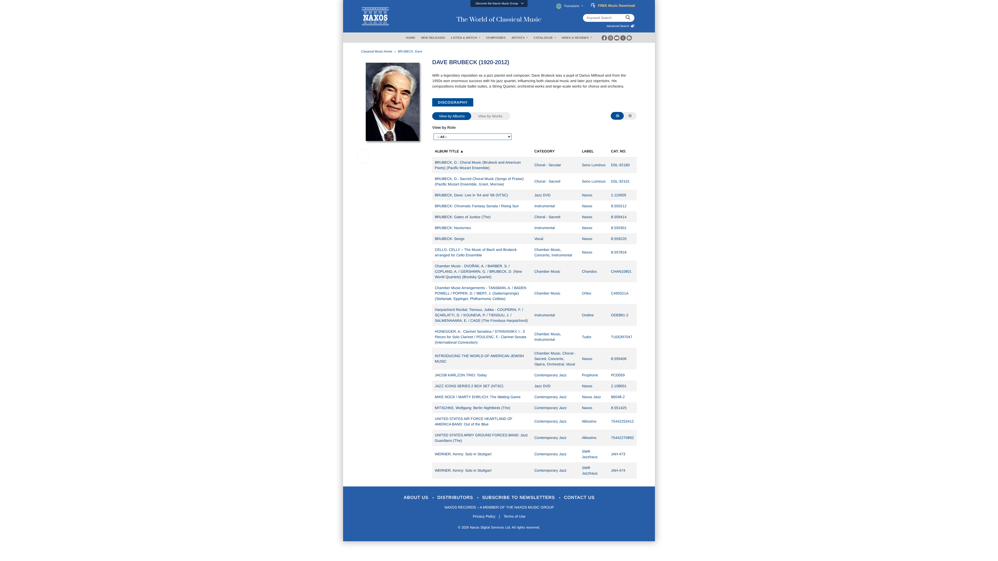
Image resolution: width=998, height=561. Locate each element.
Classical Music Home (376, 51)
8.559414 (619, 217)
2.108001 (619, 386)
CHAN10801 (621, 271)
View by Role (444, 127)
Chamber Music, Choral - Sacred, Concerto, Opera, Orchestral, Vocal (555, 358)
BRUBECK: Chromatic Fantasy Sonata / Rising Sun (477, 206)
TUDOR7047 (621, 337)
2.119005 (618, 195)
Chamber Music (547, 271)
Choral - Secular (547, 165)
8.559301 (619, 228)
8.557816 (619, 252)
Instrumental (544, 206)
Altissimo (589, 421)
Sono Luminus (594, 165)
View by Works (490, 116)
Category (544, 151)
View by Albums (452, 116)
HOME (410, 37)
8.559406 (619, 359)
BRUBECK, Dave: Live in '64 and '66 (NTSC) (471, 195)
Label (588, 151)
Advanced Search (619, 26)
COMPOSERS (496, 37)
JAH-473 (618, 454)
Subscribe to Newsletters (519, 497)
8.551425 (619, 408)
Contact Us (579, 497)
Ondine (588, 315)
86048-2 (618, 397)
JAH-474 (618, 470)
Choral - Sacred (547, 181)
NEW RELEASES (433, 37)
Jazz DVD (542, 195)
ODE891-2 (619, 315)
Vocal (538, 239)
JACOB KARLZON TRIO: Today (461, 375)
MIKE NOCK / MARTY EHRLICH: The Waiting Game (478, 397)
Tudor (587, 337)
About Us (417, 497)
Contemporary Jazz (550, 375)
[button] (499, 3)
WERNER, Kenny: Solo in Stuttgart (463, 454)
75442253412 (622, 421)
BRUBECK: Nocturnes (453, 228)
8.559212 (619, 206)
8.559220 (619, 239)
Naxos (587, 195)
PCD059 (618, 375)
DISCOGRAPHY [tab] (453, 102)
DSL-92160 (620, 165)
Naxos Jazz (591, 397)
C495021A (619, 293)
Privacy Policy (484, 516)
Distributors (456, 497)
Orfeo (586, 293)
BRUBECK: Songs (449, 239)
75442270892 (622, 438)
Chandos (589, 271)
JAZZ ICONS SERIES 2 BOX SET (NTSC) (469, 386)
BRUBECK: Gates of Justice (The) (463, 217)
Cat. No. (618, 151)
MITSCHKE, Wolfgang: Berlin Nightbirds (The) (472, 408)
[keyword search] (627, 18)
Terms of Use (515, 516)
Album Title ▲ (449, 151)
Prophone (590, 375)
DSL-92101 (620, 181)
